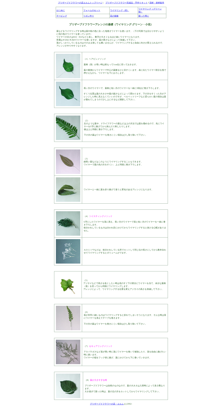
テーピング (61, 16)
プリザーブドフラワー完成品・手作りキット (126, 2)
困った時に (143, 16)
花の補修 (114, 16)
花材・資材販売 (156, 2)
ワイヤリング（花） (119, 10)
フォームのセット (91, 10)
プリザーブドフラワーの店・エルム (107, 404)
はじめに (60, 10)
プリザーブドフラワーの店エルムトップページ (80, 2)
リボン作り (88, 16)
